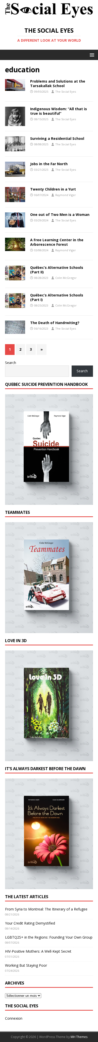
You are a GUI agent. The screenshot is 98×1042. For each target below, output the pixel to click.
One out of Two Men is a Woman (59, 214)
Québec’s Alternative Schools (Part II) (56, 269)
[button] (91, 54)
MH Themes (79, 1037)
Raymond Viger (65, 195)
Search (10, 362)
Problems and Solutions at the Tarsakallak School (57, 83)
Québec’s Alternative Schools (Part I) (56, 297)
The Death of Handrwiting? (54, 322)
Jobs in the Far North (49, 163)
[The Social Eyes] (49, 18)
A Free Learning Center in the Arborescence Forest (56, 242)
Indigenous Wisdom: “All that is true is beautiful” (58, 111)
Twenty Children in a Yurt (53, 189)
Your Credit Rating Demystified (30, 923)
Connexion (13, 1018)
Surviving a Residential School (57, 138)
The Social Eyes (65, 91)
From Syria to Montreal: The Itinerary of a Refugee (46, 909)
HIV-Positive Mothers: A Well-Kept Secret (38, 951)
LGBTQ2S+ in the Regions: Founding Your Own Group (48, 937)
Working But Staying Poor (26, 965)
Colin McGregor (66, 278)
